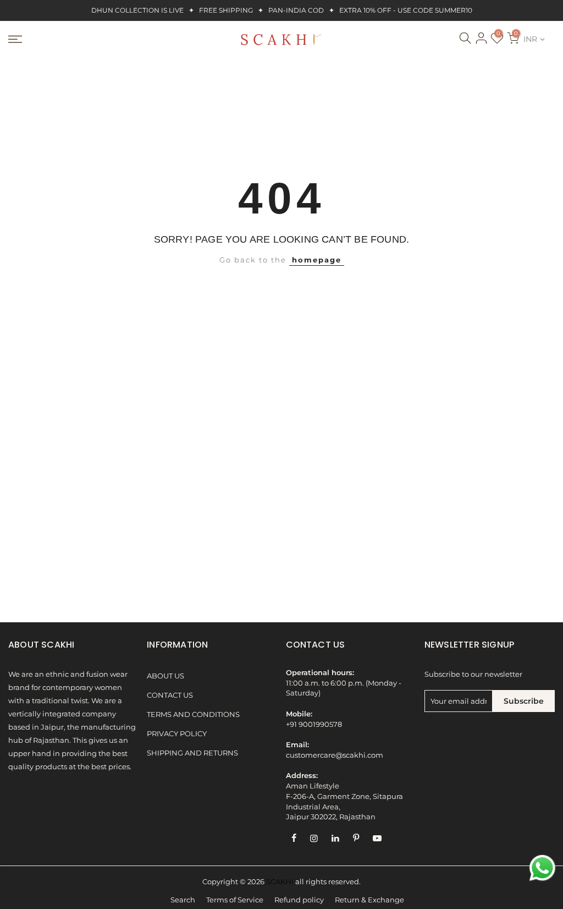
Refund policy (299, 900)
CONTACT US (170, 695)
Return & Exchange (369, 900)
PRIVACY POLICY (177, 734)
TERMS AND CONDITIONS (193, 714)
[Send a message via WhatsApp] (542, 868)
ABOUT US (165, 676)
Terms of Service (234, 900)
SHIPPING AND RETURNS (192, 753)
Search (182, 900)
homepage (316, 260)
